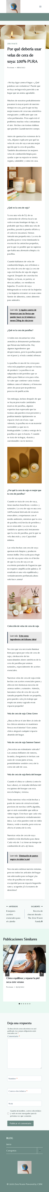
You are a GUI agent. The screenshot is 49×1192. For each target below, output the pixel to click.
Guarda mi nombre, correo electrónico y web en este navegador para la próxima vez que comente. (25, 1113)
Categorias (11, 1150)
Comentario (13, 1036)
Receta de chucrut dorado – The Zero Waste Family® (35, 914)
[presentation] (24, 959)
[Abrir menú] (40, 7)
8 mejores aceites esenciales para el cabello (13, 914)
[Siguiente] (42, 973)
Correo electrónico (17, 1091)
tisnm (12, 67)
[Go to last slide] (7, 973)
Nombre (13, 1078)
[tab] (19, 1003)
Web (10, 1103)
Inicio (8, 1144)
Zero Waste (12, 44)
